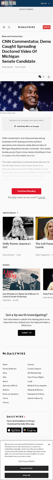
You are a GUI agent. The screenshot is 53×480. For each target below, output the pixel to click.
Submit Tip (27, 333)
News (5, 364)
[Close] (49, 444)
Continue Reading (26, 191)
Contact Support (34, 369)
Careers (30, 364)
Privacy (6, 402)
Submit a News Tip (35, 398)
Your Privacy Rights (35, 377)
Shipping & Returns (35, 390)
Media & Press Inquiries (37, 386)
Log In (41, 197)
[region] (26, 460)
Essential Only (27, 468)
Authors (6, 390)
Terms (5, 398)
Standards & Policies (35, 394)
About (5, 381)
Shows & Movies (10, 369)
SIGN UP (47, 27)
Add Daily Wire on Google (28, 126)
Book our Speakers (10, 394)
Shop (5, 373)
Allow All (26, 475)
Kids (4, 377)
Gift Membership (34, 373)
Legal (29, 381)
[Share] (48, 76)
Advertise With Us (10, 386)
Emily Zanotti (7, 67)
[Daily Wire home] (26, 27)
